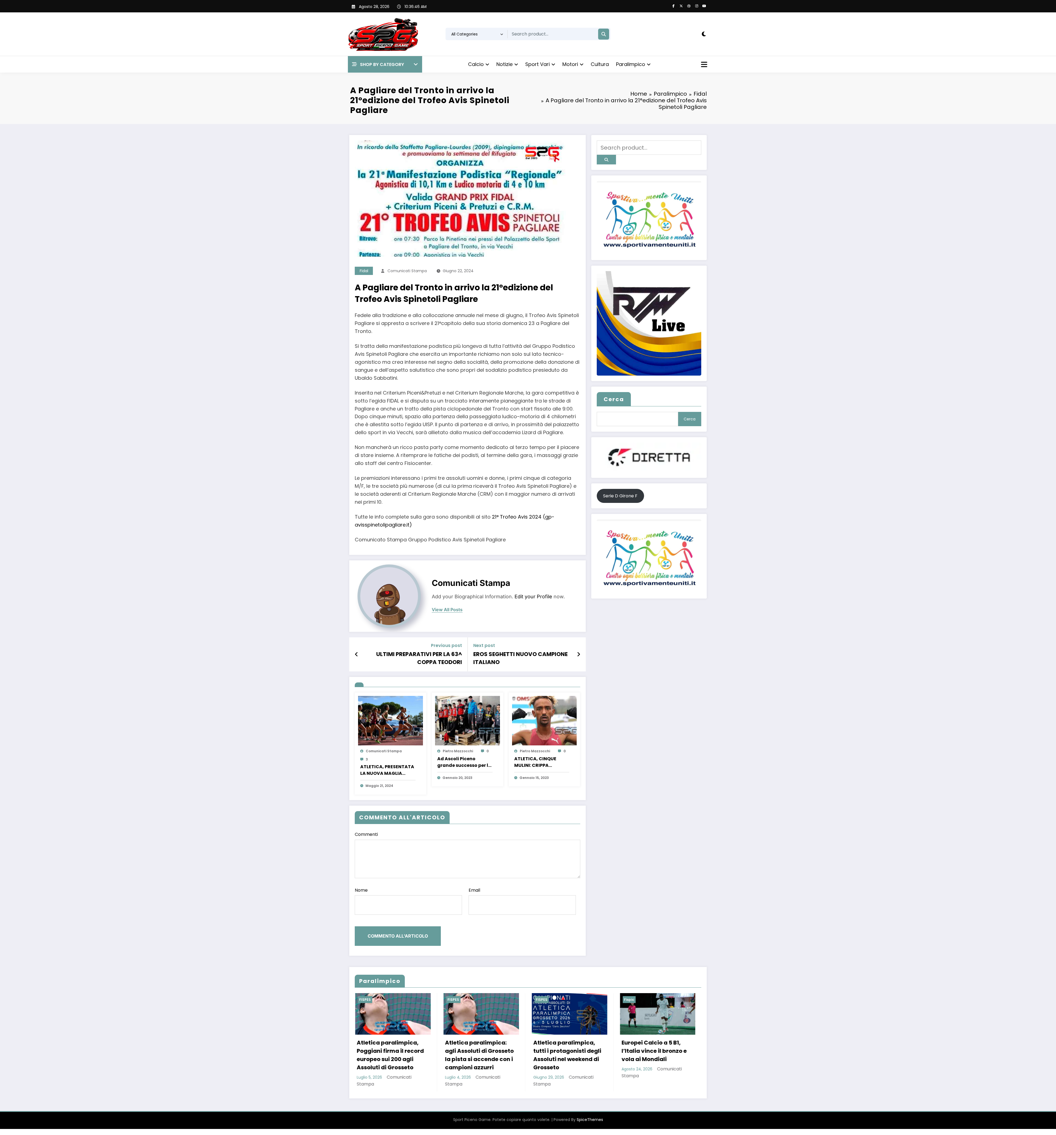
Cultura (600, 64)
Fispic (629, 999)
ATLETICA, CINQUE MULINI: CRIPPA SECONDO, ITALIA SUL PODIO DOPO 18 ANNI (538, 762)
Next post (484, 645)
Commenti (366, 834)
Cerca (614, 399)
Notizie (504, 64)
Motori (570, 64)
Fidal (364, 271)
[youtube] (704, 6)
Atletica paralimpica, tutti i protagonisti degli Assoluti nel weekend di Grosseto (567, 1055)
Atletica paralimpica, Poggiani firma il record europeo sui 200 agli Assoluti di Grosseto (390, 1055)
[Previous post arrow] (356, 654)
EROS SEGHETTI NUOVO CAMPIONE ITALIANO (520, 658)
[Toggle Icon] (703, 65)
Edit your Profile (533, 596)
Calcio (476, 64)
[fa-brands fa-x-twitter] (681, 6)
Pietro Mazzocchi (458, 751)
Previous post (446, 645)
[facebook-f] (673, 6)
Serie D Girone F (620, 496)
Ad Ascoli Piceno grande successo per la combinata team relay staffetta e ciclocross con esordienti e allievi (464, 762)
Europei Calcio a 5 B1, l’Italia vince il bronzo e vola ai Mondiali (653, 1051)
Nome (361, 890)
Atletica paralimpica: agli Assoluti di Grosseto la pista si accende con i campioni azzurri (479, 1055)
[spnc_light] (704, 34)
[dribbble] (689, 6)
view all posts (447, 609)
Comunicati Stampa (407, 271)
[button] (385, 64)
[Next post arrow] (578, 654)
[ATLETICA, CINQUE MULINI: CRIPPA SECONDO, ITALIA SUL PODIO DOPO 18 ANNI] (544, 720)
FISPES (364, 999)
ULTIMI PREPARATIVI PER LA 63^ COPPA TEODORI (419, 658)
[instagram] (696, 6)
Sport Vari (537, 64)
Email (474, 890)
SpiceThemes (590, 1119)
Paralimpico (630, 64)
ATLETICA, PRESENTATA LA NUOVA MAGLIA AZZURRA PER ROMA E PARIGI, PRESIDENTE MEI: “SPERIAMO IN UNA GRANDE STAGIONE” (387, 770)
